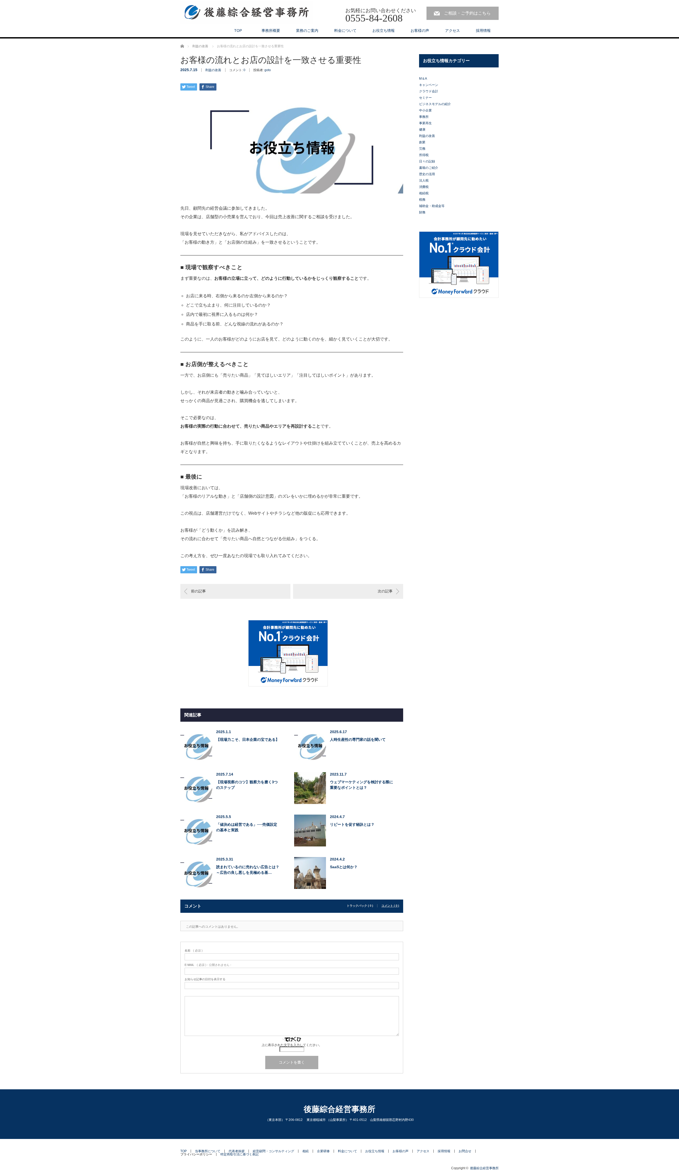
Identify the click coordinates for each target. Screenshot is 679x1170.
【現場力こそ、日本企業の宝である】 (247, 739)
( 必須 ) (194, 950)
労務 (422, 148)
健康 (422, 129)
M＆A (423, 78)
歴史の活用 (427, 174)
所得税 (424, 155)
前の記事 (198, 591)
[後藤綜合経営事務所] (246, 12)
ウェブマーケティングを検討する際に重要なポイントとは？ (361, 785)
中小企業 (425, 110)
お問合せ (465, 1151)
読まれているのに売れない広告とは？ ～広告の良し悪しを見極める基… (247, 870)
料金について (345, 30)
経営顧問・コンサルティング (273, 1151)
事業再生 (425, 123)
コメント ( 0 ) (390, 905)
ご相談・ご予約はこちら (467, 13)
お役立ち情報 (383, 30)
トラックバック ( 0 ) (360, 905)
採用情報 (483, 30)
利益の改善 (213, 70)
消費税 (424, 187)
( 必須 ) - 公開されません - (208, 964)
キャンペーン (428, 85)
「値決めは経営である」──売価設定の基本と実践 (246, 827)
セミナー (425, 98)
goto (267, 70)
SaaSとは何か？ (344, 867)
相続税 (424, 193)
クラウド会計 (428, 91)
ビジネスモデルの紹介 (435, 104)
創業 (422, 142)
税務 (422, 199)
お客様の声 (420, 30)
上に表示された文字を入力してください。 (292, 1045)
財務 (422, 212)
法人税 (424, 180)
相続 (305, 1151)
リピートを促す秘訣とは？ (352, 824)
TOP (238, 30)
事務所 (424, 117)
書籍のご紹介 (428, 168)
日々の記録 (427, 161)
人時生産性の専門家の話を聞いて (358, 739)
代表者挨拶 (237, 1151)
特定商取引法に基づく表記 (239, 1154)
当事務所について (207, 1151)
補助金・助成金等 (432, 206)
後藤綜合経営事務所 (339, 1109)
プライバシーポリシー (196, 1154)
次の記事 (385, 591)
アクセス (452, 30)
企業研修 (323, 1151)
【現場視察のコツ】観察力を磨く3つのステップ (247, 785)
